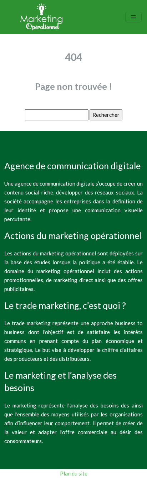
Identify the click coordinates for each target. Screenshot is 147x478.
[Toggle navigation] (133, 17)
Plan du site (73, 473)
